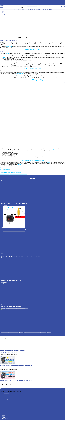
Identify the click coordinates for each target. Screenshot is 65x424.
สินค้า (2, 12)
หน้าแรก (3, 11)
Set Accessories (24, 9)
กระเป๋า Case (4, 403)
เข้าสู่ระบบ (3, 414)
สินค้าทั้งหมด (14, 9)
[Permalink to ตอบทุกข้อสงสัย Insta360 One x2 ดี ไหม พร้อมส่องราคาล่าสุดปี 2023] (7, 378)
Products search (24, 6)
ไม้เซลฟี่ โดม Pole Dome (5, 409)
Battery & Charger (43, 9)
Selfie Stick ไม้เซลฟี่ (30, 9)
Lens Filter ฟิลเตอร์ (49, 9)
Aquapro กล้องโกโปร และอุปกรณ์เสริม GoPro (13, 395)
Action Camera (19, 9)
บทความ (61, 3)
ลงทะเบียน (3, 415)
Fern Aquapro (12, 40)
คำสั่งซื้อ (5, 14)
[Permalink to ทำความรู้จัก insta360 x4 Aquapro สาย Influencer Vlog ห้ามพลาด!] (7, 363)
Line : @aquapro (2, 167)
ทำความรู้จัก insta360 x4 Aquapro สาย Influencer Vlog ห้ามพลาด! (16, 365)
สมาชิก (3, 13)
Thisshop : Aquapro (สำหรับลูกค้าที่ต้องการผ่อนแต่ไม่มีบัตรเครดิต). (10, 172)
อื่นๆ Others (4, 410)
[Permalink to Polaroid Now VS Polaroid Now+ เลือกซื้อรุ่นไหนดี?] (7, 348)
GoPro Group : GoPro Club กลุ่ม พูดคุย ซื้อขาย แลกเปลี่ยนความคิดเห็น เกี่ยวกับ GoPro (13, 174)
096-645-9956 (6, 393)
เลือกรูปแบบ (10, 256)
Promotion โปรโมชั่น (5, 399)
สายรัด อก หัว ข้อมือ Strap (5, 404)
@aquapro (5, 394)
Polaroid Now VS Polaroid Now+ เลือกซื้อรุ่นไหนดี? (12, 350)
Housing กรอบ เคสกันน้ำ (37, 9)
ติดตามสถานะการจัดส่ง (5, 418)
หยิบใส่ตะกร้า (5, 205)
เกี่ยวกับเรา (3, 16)
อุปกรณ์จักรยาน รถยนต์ (5, 405)
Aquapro (1, 7)
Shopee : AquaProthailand (4, 170)
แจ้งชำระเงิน (5, 15)
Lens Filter (3, 401)
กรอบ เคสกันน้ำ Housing (5, 402)
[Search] (22, 7)
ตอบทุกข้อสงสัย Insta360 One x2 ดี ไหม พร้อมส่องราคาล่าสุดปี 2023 (16, 380)
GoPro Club (19, 164)
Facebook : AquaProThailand (5, 169)
